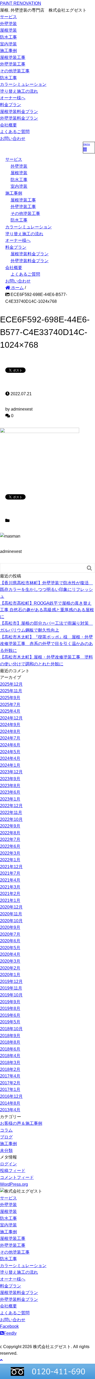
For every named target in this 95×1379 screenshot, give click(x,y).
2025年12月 (11, 684)
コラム (6, 1130)
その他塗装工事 (15, 71)
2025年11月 (11, 691)
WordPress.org (14, 1184)
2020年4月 (10, 954)
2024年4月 (10, 758)
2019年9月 (10, 1002)
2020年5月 (10, 947)
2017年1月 (10, 1089)
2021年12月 (11, 866)
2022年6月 (10, 846)
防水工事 (8, 37)
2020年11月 (11, 914)
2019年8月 (10, 1008)
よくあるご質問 (15, 131)
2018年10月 (11, 1029)
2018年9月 (10, 1035)
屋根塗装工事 (12, 57)
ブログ (6, 1137)
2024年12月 (11, 718)
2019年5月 (10, 1022)
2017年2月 (10, 1083)
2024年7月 (10, 738)
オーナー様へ (12, 98)
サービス (8, 17)
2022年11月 (11, 812)
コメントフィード (17, 1177)
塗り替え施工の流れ (19, 91)
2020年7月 (10, 934)
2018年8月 (10, 1042)
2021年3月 (10, 887)
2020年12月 (11, 907)
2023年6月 (10, 792)
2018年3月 (10, 1062)
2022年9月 (10, 826)
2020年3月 (10, 961)
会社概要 (8, 125)
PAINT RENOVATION (20, 3)
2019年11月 (11, 988)
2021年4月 (10, 880)
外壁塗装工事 (12, 64)
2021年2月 (10, 893)
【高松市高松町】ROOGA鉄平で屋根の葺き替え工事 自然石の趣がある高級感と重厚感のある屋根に (47, 610)
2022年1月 (10, 860)
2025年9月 (10, 697)
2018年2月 (10, 1069)
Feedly (10, 1333)
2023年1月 (10, 799)
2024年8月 (10, 731)
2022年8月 (10, 833)
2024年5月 (10, 752)
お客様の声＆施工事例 (21, 1123)
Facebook (9, 1326)
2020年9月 (10, 927)
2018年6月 (10, 1049)
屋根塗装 (8, 30)
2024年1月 (10, 765)
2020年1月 (10, 974)
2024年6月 (10, 745)
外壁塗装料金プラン (19, 118)
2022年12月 (11, 805)
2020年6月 (10, 941)
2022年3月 (10, 853)
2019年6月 (10, 1015)
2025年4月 (10, 711)
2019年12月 (11, 981)
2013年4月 (10, 1110)
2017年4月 (10, 1076)
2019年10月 (11, 995)
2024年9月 (10, 724)
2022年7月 (10, 839)
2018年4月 (10, 1055)
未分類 (6, 1150)
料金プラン (10, 104)
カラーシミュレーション (23, 84)
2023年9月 (10, 778)
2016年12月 (11, 1096)
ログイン (8, 1164)
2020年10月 (11, 921)
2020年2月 (10, 968)
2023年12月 (11, 772)
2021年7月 (10, 873)
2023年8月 (10, 785)
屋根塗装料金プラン (19, 111)
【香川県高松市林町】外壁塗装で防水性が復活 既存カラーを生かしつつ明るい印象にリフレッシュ (46, 590)
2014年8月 (10, 1103)
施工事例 (8, 50)
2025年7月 (10, 704)
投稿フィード (12, 1170)
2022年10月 (11, 819)
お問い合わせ (12, 138)
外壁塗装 (8, 23)
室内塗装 (8, 44)
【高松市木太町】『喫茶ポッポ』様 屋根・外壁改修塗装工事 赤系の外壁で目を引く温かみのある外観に (46, 644)
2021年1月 (10, 900)
